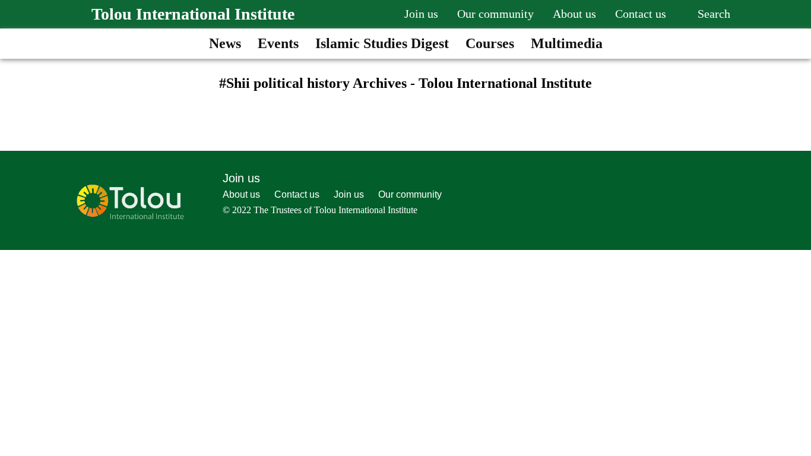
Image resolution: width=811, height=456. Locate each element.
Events (278, 43)
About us (574, 13)
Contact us (640, 13)
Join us (421, 13)
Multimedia (567, 43)
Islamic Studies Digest (382, 43)
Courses (489, 43)
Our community (495, 13)
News (225, 43)
